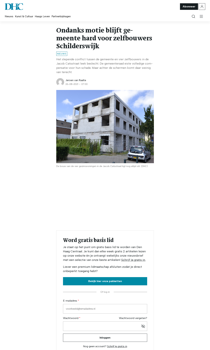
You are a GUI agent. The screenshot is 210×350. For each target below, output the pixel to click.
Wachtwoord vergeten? (133, 318)
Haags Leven (42, 16)
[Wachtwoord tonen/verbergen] (143, 326)
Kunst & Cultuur (24, 16)
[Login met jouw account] (202, 6)
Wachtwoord (71, 318)
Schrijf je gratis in (117, 346)
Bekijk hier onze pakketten (105, 281)
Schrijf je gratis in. (133, 260)
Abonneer (189, 6)
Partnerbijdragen (61, 16)
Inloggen (105, 337)
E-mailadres (70, 300)
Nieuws (9, 16)
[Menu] (201, 16)
